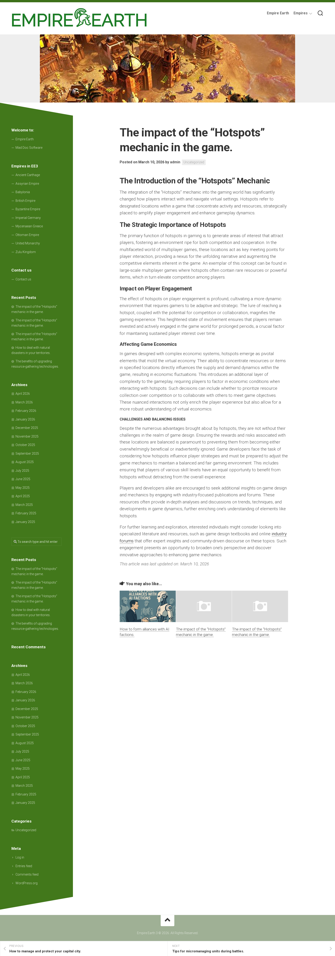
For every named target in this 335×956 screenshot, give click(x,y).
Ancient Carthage (27, 175)
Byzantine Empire (27, 209)
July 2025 (22, 470)
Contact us (23, 279)
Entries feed (23, 866)
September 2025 (27, 453)
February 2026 (25, 411)
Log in (19, 857)
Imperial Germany (28, 218)
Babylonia (22, 192)
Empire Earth (278, 13)
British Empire (25, 200)
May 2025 (22, 488)
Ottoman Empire (27, 235)
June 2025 (22, 479)
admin (175, 162)
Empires (301, 13)
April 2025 (22, 496)
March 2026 (24, 402)
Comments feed (27, 874)
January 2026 (25, 419)
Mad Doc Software (28, 147)
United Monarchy (27, 243)
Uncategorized (193, 162)
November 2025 (27, 436)
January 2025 (25, 522)
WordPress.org (26, 883)
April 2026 (22, 393)
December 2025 (26, 428)
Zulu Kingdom (25, 252)
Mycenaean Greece (29, 226)
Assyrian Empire (27, 183)
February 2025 (25, 513)
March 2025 (24, 505)
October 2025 (25, 445)
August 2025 (24, 462)
